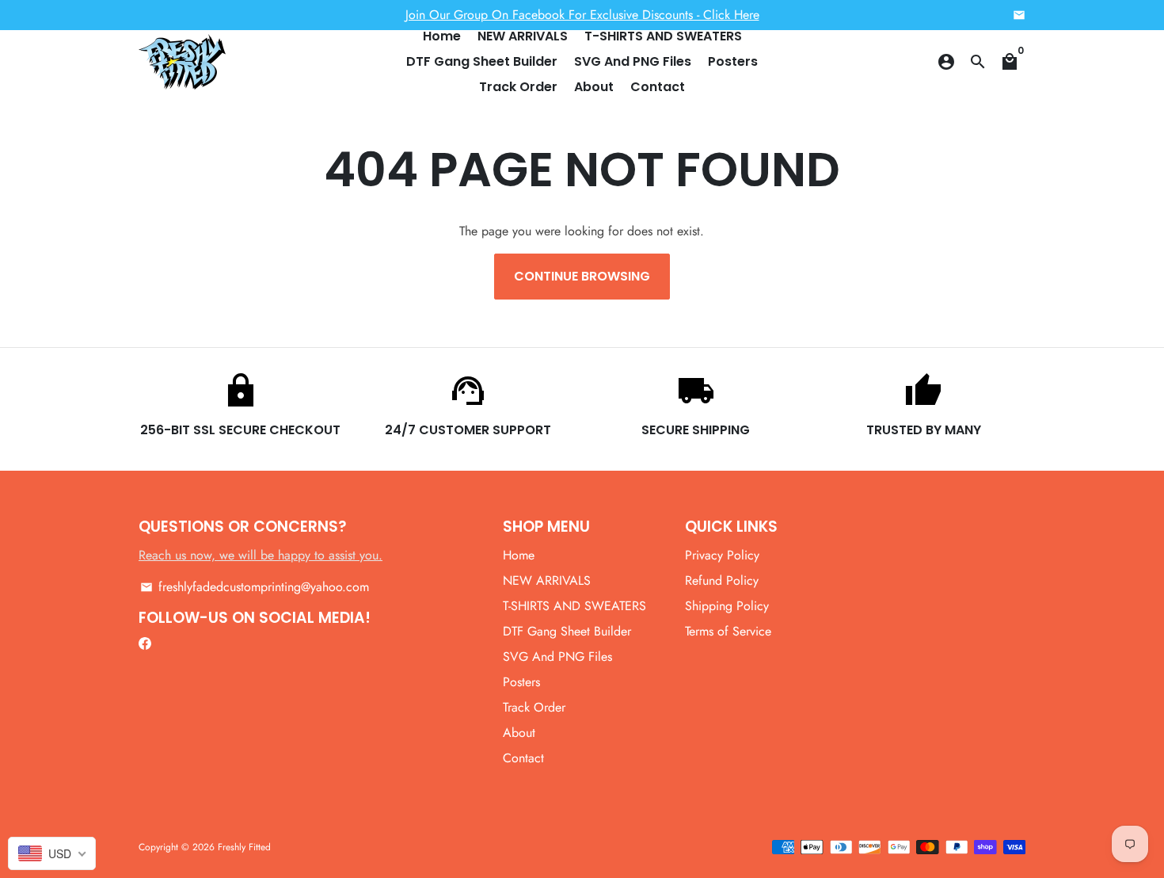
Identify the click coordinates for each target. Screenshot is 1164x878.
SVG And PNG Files (632, 61)
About (594, 87)
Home (442, 36)
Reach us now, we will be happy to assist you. (260, 555)
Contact (657, 87)
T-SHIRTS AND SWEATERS (663, 36)
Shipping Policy (727, 606)
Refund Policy (722, 580)
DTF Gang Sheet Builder (481, 61)
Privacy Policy (722, 555)
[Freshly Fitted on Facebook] (145, 643)
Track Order (518, 87)
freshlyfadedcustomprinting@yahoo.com (254, 587)
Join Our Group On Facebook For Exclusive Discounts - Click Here (582, 15)
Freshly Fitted (244, 847)
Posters (733, 61)
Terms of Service (728, 631)
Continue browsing (582, 276)
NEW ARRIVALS (522, 36)
